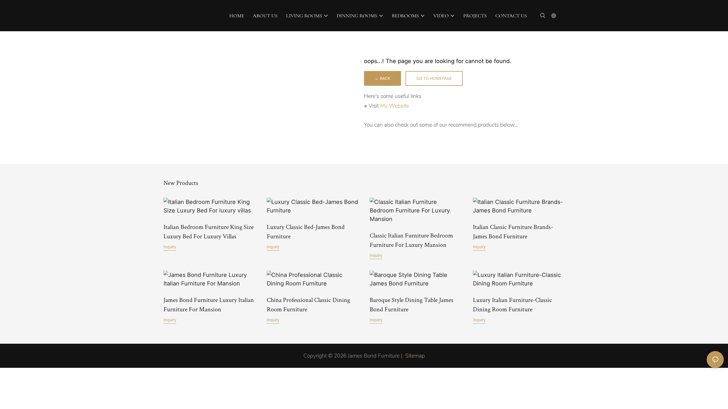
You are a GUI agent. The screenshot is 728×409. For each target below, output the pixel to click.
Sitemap (415, 356)
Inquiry (170, 246)
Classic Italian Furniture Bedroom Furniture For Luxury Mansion (411, 240)
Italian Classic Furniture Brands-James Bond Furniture (513, 231)
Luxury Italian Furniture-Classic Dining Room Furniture (512, 304)
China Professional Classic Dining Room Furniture (308, 304)
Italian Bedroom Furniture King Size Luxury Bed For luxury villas (209, 231)
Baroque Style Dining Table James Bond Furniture (411, 304)
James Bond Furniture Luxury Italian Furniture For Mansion (209, 304)
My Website (394, 106)
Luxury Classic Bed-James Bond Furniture (306, 231)
